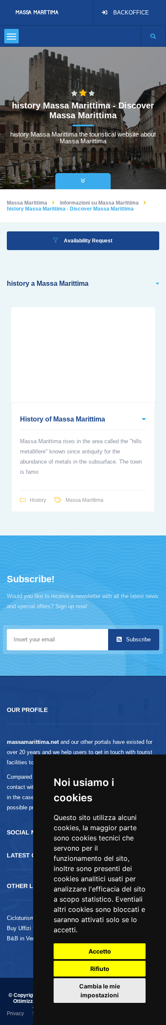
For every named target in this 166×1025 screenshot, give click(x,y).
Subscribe (137, 639)
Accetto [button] (100, 951)
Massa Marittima (27, 203)
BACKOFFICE (131, 12)
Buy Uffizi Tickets (29, 928)
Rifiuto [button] (99, 968)
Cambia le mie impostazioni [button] (99, 990)
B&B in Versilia (25, 938)
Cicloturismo (22, 918)
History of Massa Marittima (62, 419)
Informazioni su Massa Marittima (99, 203)
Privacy (15, 1013)
